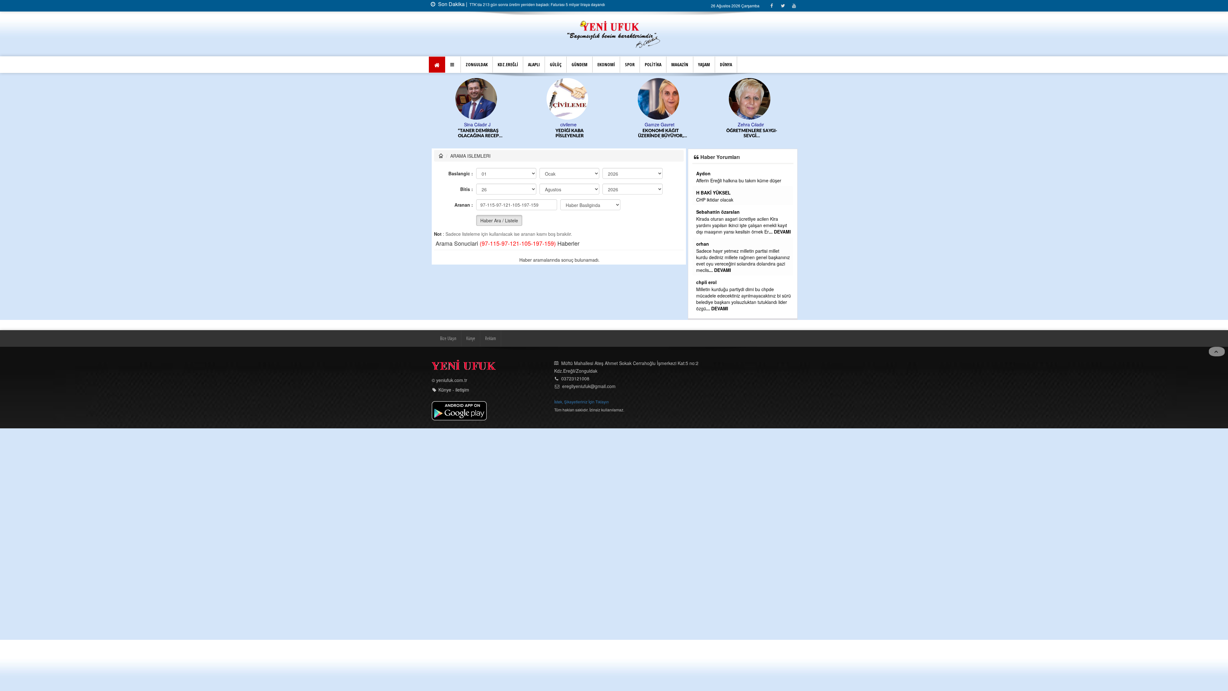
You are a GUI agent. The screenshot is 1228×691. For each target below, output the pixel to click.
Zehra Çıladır (689, 124)
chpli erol (758, 282)
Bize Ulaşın (448, 342)
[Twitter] (782, 5)
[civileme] (507, 98)
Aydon (755, 173)
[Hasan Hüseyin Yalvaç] (780, 98)
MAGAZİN (679, 64)
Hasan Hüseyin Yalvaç (780, 124)
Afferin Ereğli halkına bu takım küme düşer (790, 180)
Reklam (490, 342)
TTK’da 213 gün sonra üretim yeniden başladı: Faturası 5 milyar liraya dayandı (536, 4)
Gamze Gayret (598, 124)
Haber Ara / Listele (499, 220)
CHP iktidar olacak (766, 199)
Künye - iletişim (453, 394)
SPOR (630, 64)
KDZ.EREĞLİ (508, 64)
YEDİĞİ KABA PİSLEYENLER (508, 133)
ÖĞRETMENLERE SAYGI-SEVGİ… (690, 133)
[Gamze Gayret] (598, 98)
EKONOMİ (606, 64)
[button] (453, 65)
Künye (470, 342)
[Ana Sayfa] (614, 33)
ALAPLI (534, 64)
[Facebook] (771, 5)
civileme (507, 124)
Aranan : (463, 205)
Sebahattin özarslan (769, 212)
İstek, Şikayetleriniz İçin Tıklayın (581, 406)
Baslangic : (460, 173)
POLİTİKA (653, 64)
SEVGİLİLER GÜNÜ (781, 131)
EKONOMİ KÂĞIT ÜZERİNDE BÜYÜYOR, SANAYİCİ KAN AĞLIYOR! (599, 134)
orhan (754, 244)
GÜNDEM (579, 64)
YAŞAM (704, 64)
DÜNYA (726, 64)
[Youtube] (793, 5)
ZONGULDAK (477, 64)
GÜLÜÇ (556, 64)
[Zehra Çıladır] (689, 98)
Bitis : (466, 189)
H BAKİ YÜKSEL (765, 192)
